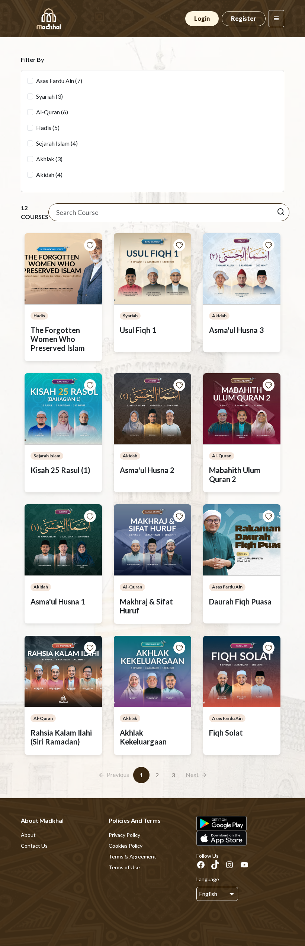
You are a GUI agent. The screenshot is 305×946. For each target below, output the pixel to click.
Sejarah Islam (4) (57, 143)
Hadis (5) (48, 127)
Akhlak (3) (49, 158)
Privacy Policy (124, 835)
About (28, 835)
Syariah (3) (49, 96)
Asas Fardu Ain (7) (59, 80)
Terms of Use (124, 867)
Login (202, 18)
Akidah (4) (49, 174)
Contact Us (34, 845)
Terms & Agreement (132, 856)
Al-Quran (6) (52, 111)
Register (243, 18)
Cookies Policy (125, 845)
